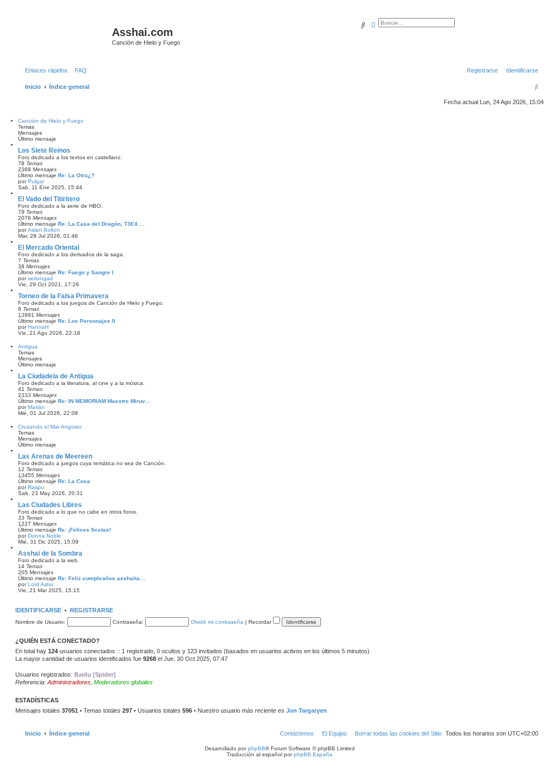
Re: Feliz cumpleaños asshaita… (101, 578)
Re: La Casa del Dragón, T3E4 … (101, 224)
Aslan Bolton (44, 230)
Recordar (260, 622)
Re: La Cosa (74, 481)
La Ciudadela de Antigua (55, 376)
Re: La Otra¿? (76, 175)
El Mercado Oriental (48, 247)
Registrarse (91, 610)
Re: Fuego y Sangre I (86, 272)
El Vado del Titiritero (49, 199)
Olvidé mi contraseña (217, 622)
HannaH (38, 327)
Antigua (28, 347)
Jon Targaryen (306, 710)
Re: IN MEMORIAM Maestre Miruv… (104, 401)
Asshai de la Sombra (50, 553)
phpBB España (313, 754)
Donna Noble (44, 536)
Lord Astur (40, 584)
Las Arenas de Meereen (55, 456)
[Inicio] (65, 35)
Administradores (69, 682)
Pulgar (36, 181)
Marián (36, 407)
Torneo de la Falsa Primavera (63, 296)
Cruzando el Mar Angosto (50, 427)
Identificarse (38, 610)
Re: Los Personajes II (86, 321)
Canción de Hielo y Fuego (51, 121)
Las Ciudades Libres (50, 505)
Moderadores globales (123, 682)
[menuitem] (78, 70)
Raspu (36, 487)
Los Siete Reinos (44, 150)
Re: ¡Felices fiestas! (84, 530)
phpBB (256, 748)
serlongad (40, 278)
